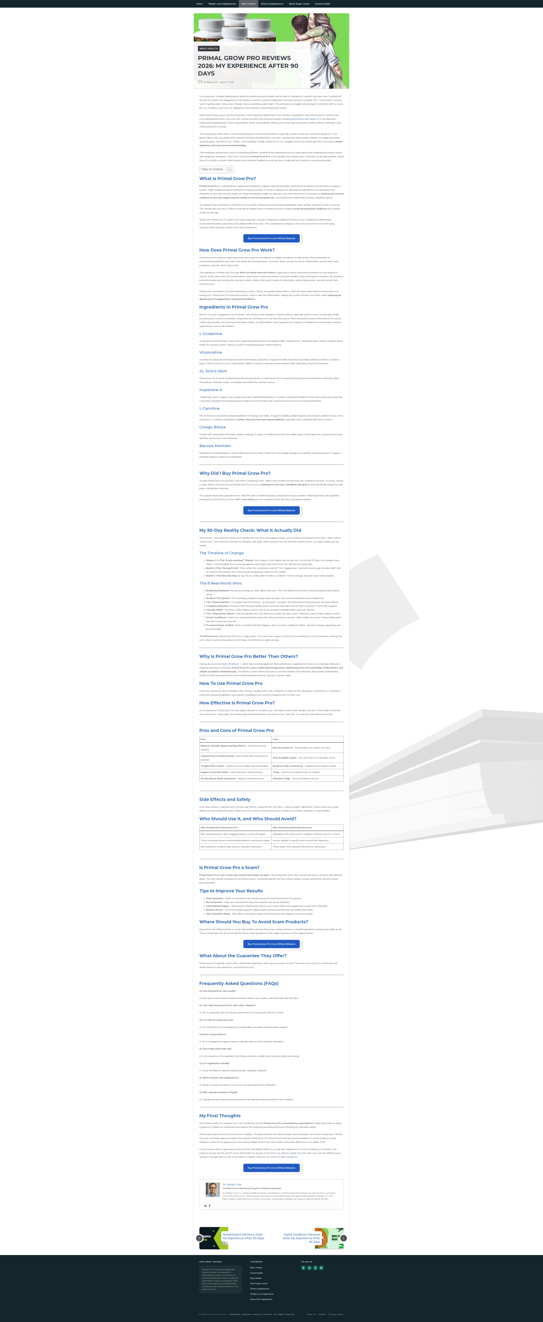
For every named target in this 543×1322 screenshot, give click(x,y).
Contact (322, 1314)
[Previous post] (199, 1238)
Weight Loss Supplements (222, 4)
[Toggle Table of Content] (228, 169)
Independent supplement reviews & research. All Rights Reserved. (262, 1314)
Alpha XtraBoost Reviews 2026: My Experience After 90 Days (301, 1238)
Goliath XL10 (315, 118)
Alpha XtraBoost (230, 663)
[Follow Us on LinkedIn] (321, 1268)
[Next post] (343, 1238)
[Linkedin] (205, 1205)
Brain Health (255, 1278)
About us (311, 1314)
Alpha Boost (297, 118)
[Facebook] (209, 1205)
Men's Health (209, 48)
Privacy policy (336, 1314)
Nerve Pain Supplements (261, 1299)
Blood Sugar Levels (299, 4)
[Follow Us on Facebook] (303, 1268)
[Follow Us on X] (309, 1268)
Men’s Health (248, 4)
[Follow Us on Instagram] (315, 1268)
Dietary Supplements (272, 4)
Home (200, 4)
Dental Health (322, 4)
